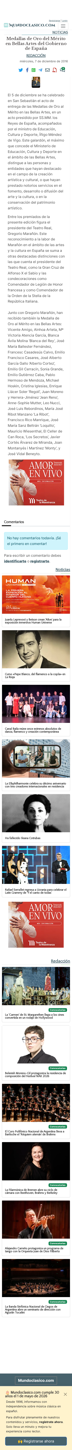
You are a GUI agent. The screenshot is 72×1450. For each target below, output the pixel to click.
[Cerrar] (65, 1394)
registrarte (39, 561)
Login (65, 20)
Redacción (36, 56)
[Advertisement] (36, 9)
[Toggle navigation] (63, 26)
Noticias (60, 32)
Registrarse (54, 20)
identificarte (15, 561)
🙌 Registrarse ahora (36, 1441)
